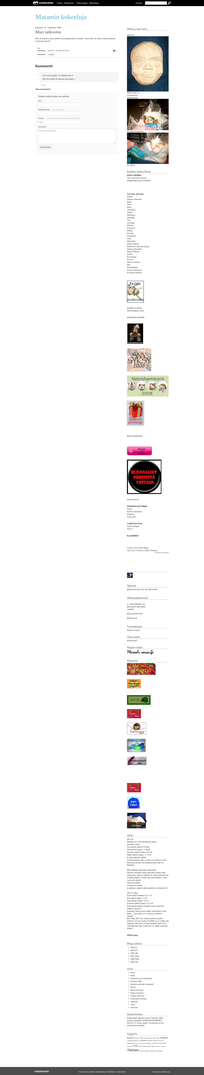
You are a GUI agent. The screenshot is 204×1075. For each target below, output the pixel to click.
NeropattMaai (132, 267)
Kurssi (158, 1038)
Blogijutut (130, 1038)
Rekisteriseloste (100, 1072)
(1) (133, 947)
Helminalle (131, 241)
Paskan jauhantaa (158, 1040)
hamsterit (134, 1007)
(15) (134, 962)
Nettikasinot (69, 3)
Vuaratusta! (163, 1046)
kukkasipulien (134, 860)
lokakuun (130, 883)
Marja (129, 202)
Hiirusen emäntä (133, 262)
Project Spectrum (137, 996)
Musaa (133, 987)
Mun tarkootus (48, 32)
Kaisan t (130, 270)
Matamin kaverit (133, 630)
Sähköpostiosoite (51, 109)
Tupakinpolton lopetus (149, 1046)
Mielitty (130, 231)
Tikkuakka (131, 210)
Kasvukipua (131, 257)
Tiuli (128, 220)
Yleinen (51, 54)
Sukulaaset (129, 1046)
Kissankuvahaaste (134, 273)
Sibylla (129, 212)
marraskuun (131, 885)
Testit (132, 1005)
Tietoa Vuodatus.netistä (86, 1072)
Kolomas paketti (133, 852)
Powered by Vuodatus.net (161, 1072)
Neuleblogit (131, 236)
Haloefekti (131, 218)
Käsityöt (164, 1038)
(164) (134, 956)
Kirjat (132, 975)
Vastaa (43, 85)
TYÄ (135, 1046)
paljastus (136, 857)
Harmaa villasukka (134, 199)
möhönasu (46, 75)
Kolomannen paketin (135, 906)
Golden (130, 197)
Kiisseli (130, 259)
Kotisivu (59, 118)
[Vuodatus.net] (42, 1071)
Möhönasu (131, 215)
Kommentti (42, 127)
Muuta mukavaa (136, 990)
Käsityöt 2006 (136, 981)
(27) (134, 950)
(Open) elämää (133, 244)
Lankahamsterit (132, 1040)
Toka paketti (132, 850)
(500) (134, 959)
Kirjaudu (139, 3)
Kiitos (132, 973)
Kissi (154, 1038)
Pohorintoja (130, 1043)
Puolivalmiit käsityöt (138, 999)
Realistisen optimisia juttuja (138, 246)
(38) (134, 953)
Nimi (40, 101)
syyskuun (131, 880)
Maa (128, 265)
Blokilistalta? (132, 641)
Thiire (129, 205)
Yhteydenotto (121, 1072)
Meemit (144, 1040)
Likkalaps (131, 223)
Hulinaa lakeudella (134, 249)
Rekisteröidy (94, 3)
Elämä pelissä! (133, 500)
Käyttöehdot (112, 1072)
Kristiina (130, 233)
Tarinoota (134, 1002)
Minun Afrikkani (133, 252)
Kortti (129, 895)
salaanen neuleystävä (156, 1051)
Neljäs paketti (132, 855)
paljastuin (152, 888)
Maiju (129, 207)
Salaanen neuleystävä (152, 1043)
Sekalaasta (162, 1043)
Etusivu (60, 3)
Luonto (138, 1040)
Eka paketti (131, 847)
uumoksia (137, 270)
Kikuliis (130, 254)
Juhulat (141, 1038)
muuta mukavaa (144, 1051)
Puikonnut (131, 228)
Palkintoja (150, 1040)
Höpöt (136, 1038)
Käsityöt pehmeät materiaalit (141, 984)
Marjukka (130, 842)
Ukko (158, 1046)
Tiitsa (129, 239)
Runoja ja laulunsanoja (140, 1043)
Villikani (130, 225)
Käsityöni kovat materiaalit (141, 978)
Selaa (82, 3)
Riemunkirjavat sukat (135, 311)
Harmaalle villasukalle (147, 870)
